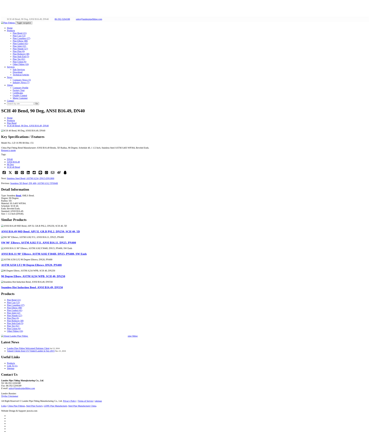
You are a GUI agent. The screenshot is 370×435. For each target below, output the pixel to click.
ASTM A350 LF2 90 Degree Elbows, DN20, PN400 (31, 265)
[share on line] (40, 173)
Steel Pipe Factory (34, 406)
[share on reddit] (34, 173)
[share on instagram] (16, 173)
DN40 (10, 159)
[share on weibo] (59, 173)
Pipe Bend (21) (20, 33)
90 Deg (10, 164)
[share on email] (52, 173)
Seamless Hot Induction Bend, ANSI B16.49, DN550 (32, 287)
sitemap (98, 401)
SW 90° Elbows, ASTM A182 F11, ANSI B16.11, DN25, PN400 (38, 242)
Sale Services (19, 69)
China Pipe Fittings (16, 406)
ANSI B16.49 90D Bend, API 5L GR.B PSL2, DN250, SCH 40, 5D (40, 231)
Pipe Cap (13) (19, 36)
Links (3, 406)
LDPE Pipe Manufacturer (55, 406)
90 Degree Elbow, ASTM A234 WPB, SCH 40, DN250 (33, 276)
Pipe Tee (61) (19, 59)
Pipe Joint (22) (19, 46)
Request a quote (8, 150)
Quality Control (20, 95)
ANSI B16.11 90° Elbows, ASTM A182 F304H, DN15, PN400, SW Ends (44, 253)
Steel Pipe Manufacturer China (82, 406)
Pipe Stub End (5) (21, 56)
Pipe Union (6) (19, 61)
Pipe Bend (11, 123)
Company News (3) (22, 80)
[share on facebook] (4, 173)
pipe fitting (133, 336)
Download (17, 72)
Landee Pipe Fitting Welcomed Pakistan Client (28, 348)
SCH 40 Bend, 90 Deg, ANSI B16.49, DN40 (28, 125)
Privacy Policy (69, 401)
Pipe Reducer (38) (21, 54)
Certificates (18, 93)
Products (11, 120)
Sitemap (10, 368)
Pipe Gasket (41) (20, 43)
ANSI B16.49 (13, 162)
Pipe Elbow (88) (20, 41)
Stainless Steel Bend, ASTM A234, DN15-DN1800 (30, 178)
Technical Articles (21, 74)
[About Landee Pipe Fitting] (14, 336)
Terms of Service (85, 401)
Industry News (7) (21, 82)
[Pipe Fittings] (8, 23)
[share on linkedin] (28, 173)
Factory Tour (19, 90)
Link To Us (12, 366)
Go (36, 104)
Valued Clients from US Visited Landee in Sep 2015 (31, 351)
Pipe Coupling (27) (21, 38)
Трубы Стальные (9, 396)
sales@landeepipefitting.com (89, 19)
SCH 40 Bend (13, 167)
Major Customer (20, 98)
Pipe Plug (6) (19, 51)
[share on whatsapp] (46, 173)
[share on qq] (65, 173)
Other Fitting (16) (21, 64)
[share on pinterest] (22, 173)
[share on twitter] (10, 173)
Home (10, 118)
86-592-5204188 (62, 19)
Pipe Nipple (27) (20, 48)
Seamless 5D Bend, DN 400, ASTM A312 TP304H (34, 183)
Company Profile (20, 87)
